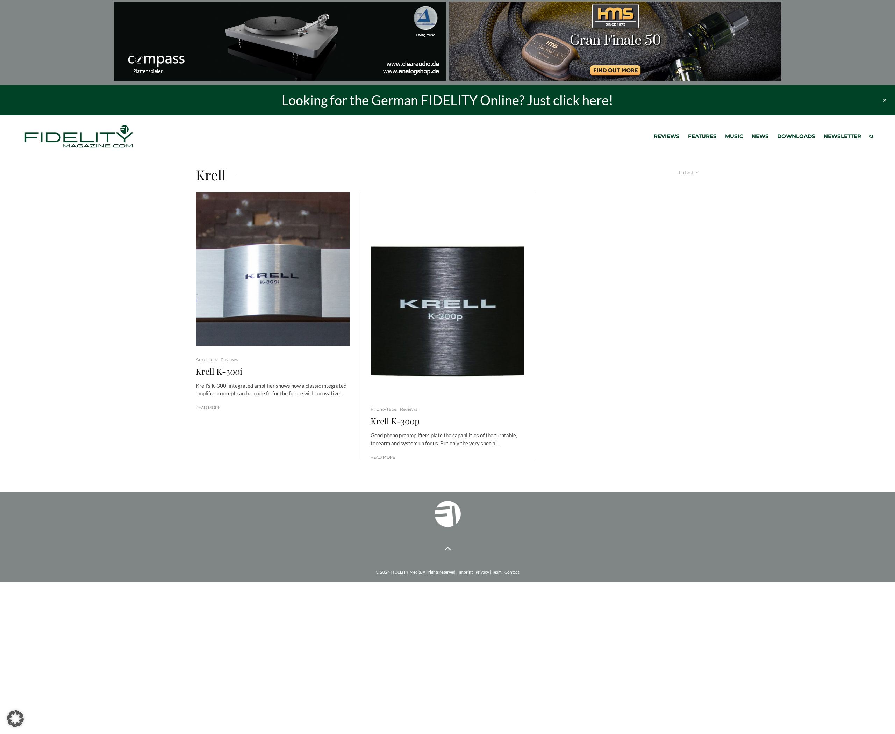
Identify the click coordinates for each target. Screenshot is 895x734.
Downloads (796, 136)
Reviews (667, 136)
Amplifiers (206, 359)
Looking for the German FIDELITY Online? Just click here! (447, 100)
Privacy (482, 572)
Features (702, 136)
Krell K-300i (219, 371)
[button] (15, 718)
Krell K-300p (395, 421)
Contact (511, 572)
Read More (208, 407)
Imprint (466, 572)
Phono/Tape (383, 409)
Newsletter (842, 136)
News (760, 136)
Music (734, 136)
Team (497, 572)
